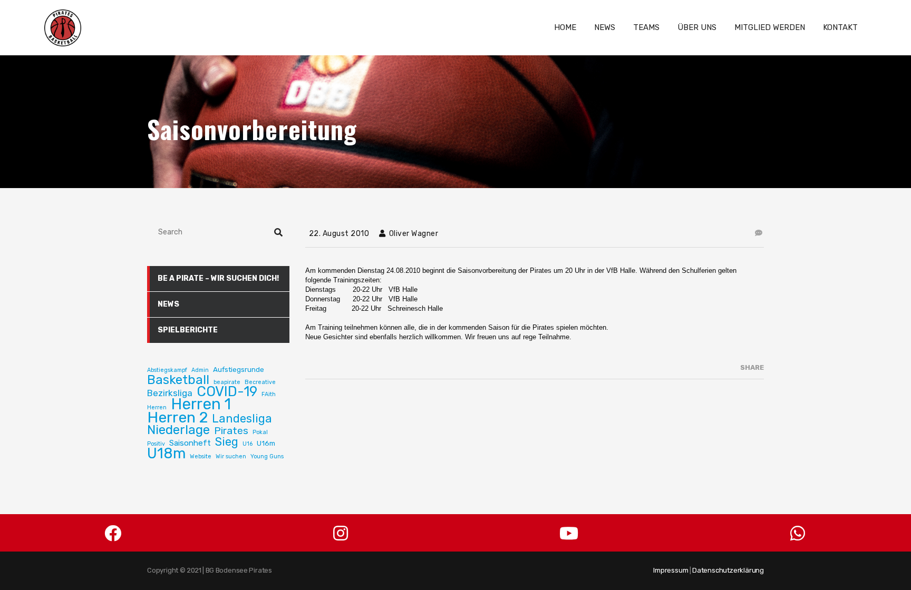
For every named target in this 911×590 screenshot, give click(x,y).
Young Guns (267, 456)
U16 (248, 443)
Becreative (260, 382)
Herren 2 (177, 417)
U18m (166, 453)
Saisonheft (190, 443)
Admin (200, 370)
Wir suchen (231, 456)
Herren (157, 407)
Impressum (670, 570)
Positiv (156, 443)
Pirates (231, 431)
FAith (268, 394)
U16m (266, 443)
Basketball (178, 380)
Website (200, 456)
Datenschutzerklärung (728, 570)
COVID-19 (227, 392)
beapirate (227, 382)
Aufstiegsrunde (238, 369)
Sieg (226, 442)
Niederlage (178, 430)
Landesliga (242, 419)
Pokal (260, 432)
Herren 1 (201, 404)
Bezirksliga (169, 393)
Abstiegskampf (167, 370)
